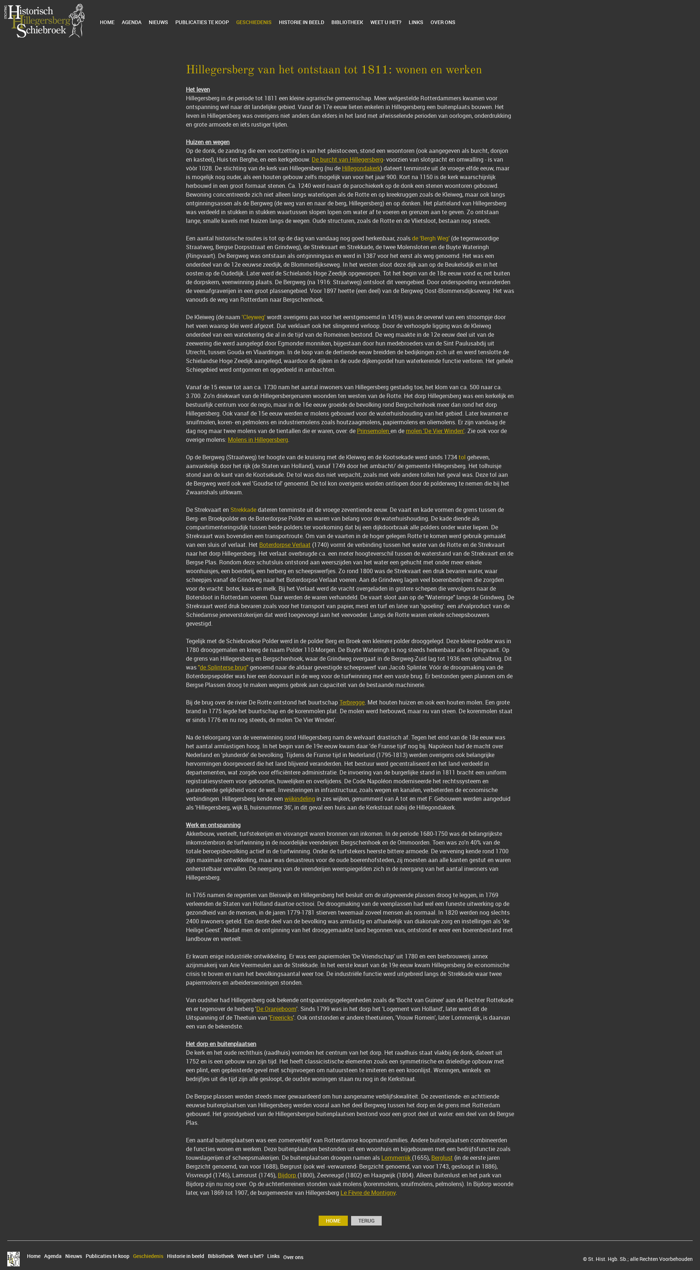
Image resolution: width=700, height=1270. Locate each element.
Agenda (131, 22)
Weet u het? (385, 22)
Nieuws (158, 22)
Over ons (443, 22)
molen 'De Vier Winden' (435, 431)
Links (416, 22)
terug (366, 1220)
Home (107, 22)
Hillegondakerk (361, 168)
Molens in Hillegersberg (258, 440)
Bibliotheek (347, 22)
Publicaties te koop (202, 22)
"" (223, 667)
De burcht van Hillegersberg (347, 159)
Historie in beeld (301, 22)
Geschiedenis (254, 22)
